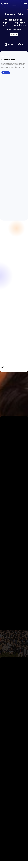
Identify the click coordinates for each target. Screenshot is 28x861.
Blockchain (4, 704)
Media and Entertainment (7, 760)
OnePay (3, 726)
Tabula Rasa (4, 740)
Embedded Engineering (7, 702)
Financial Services (5, 754)
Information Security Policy (7, 785)
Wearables (4, 734)
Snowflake (4, 773)
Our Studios (4, 684)
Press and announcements (7, 783)
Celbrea (3, 720)
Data (2, 694)
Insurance (3, 758)
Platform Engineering (6, 692)
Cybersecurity (4, 690)
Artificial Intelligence (6, 686)
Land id (3, 728)
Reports (3, 800)
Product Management (6, 706)
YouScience (4, 722)
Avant (2, 716)
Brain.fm (3, 736)
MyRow (3, 718)
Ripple (2, 738)
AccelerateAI (4, 672)
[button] (2, 367)
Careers (3, 796)
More (2, 852)
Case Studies (4, 714)
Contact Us (14, 34)
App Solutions (4, 696)
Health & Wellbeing (5, 756)
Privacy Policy (4, 842)
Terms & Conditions (5, 844)
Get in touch (14, 648)
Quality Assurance (5, 700)
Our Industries (4, 750)
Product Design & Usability (7, 698)
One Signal (4, 742)
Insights (3, 794)
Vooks (2, 730)
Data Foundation (5, 676)
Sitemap (3, 847)
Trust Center (4, 787)
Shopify (3, 724)
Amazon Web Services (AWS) (8, 769)
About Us (3, 781)
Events (3, 798)
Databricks (4, 771)
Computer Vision (5, 732)
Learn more (5, 360)
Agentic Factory (5, 674)
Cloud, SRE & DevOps (6, 688)
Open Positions (8, 407)
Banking (3, 752)
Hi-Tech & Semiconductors (8, 762)
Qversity (3, 802)
